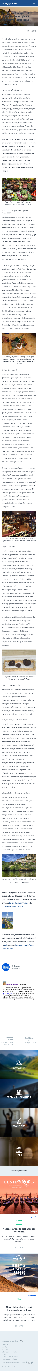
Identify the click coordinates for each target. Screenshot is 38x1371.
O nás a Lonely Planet (10, 1356)
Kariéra (4, 1347)
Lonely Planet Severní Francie (12, 906)
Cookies (5, 1345)
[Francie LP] (7, 928)
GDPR (4, 1354)
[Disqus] (19, 1006)
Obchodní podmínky (9, 1352)
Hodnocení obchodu (9, 1359)
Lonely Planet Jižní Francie (18, 903)
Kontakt (5, 1349)
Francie (4, 24)
